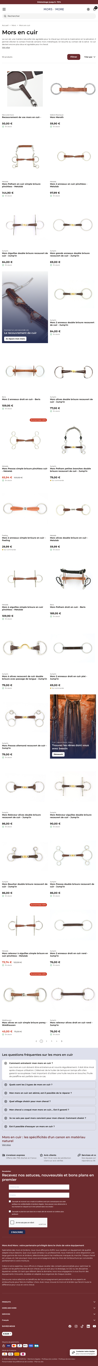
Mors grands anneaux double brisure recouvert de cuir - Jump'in (70, 254)
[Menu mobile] (17, 9)
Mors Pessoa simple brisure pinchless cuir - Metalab (24, 469)
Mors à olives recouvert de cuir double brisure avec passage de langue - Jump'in (24, 677)
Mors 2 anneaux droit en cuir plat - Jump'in (68, 677)
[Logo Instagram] (76, 1326)
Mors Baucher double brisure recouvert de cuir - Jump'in (24, 885)
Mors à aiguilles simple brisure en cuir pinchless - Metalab (22, 608)
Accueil (5, 25)
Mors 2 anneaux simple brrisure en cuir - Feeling (24, 539)
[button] (49, 1320)
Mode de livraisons (9, 1350)
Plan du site (38, 1362)
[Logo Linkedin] (88, 1326)
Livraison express (15, 1155)
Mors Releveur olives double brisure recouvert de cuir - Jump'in (21, 816)
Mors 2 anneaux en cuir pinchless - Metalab (68, 185)
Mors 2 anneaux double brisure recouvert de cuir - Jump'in (72, 323)
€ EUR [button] (6, 1334)
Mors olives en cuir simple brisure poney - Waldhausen (24, 1023)
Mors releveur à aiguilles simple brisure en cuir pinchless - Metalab (25, 954)
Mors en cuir (24, 25)
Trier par (88, 57)
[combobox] (49, 16)
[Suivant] (61, 1041)
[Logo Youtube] (94, 1326)
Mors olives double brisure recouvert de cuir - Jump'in (71, 400)
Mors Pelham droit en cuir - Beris (67, 607)
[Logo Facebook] (69, 1326)
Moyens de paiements (10, 1342)
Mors (14, 25)
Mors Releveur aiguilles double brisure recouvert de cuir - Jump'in (70, 816)
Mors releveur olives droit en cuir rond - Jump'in (71, 1023)
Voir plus (6, 47)
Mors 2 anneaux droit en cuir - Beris (21, 399)
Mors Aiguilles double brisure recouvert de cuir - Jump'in (25, 254)
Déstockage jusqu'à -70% (49, 2)
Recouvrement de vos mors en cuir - (21, 117)
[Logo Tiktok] (82, 1326)
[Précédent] (36, 1041)
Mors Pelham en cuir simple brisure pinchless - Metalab (21, 185)
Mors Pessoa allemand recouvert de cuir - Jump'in (24, 746)
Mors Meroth (57, 117)
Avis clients (50, 1155)
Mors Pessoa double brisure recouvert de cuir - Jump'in (72, 885)
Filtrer (73, 57)
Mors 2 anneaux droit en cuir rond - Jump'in (69, 954)
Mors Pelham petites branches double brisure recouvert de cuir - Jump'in (70, 469)
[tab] (49, 1070)
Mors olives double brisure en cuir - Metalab (69, 539)
